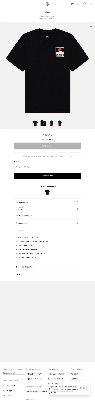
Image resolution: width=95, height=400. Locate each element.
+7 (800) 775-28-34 (34, 379)
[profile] (91, 4)
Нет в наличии (47, 146)
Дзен (9, 396)
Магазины (75, 379)
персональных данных (57, 389)
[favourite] (72, 4)
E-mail (16, 162)
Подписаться (47, 176)
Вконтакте (11, 386)
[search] (78, 4)
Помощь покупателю (57, 374)
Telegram (11, 391)
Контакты (75, 374)
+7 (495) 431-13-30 (33, 374)
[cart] (84, 4)
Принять (83, 388)
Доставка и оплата (56, 379)
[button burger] (4, 4)
